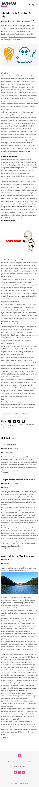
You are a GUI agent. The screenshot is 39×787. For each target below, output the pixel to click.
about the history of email (15, 641)
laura (5, 448)
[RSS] (19, 755)
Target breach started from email (18, 480)
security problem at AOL (26, 457)
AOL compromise (9, 445)
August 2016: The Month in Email (17, 556)
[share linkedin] (23, 421)
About (9, 762)
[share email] (14, 421)
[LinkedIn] (23, 772)
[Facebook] (15, 772)
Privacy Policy (27, 762)
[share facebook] (9, 421)
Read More (5, 472)
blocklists (4, 621)
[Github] (19, 772)
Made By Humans (19, 766)
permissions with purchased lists (25, 727)
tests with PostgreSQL (12, 346)
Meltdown (17, 414)
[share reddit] (18, 421)
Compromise (7, 414)
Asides (6, 452)
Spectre (25, 414)
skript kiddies (26, 165)
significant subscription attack (12, 597)
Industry (11, 452)
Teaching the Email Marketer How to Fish (14, 703)
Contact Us (17, 762)
